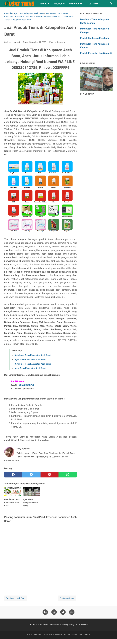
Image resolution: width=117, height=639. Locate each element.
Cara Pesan (75, 4)
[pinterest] (50, 474)
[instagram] (54, 612)
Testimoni (93, 4)
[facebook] (13, 474)
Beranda (33, 624)
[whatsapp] (67, 474)
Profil (43, 4)
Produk (58, 4)
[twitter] (31, 474)
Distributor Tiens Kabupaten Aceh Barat (33, 355)
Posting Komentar (57, 42)
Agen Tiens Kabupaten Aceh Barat (30, 359)
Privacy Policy (68, 624)
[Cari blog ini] (111, 3)
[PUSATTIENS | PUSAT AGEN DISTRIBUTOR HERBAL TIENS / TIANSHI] (19, 3)
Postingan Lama (67, 598)
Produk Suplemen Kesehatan (95, 38)
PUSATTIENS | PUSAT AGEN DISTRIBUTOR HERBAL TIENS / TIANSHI (64, 635)
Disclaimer (54, 624)
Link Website (81, 624)
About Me (44, 624)
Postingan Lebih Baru (15, 598)
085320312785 (26, 385)
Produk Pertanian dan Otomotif (96, 53)
